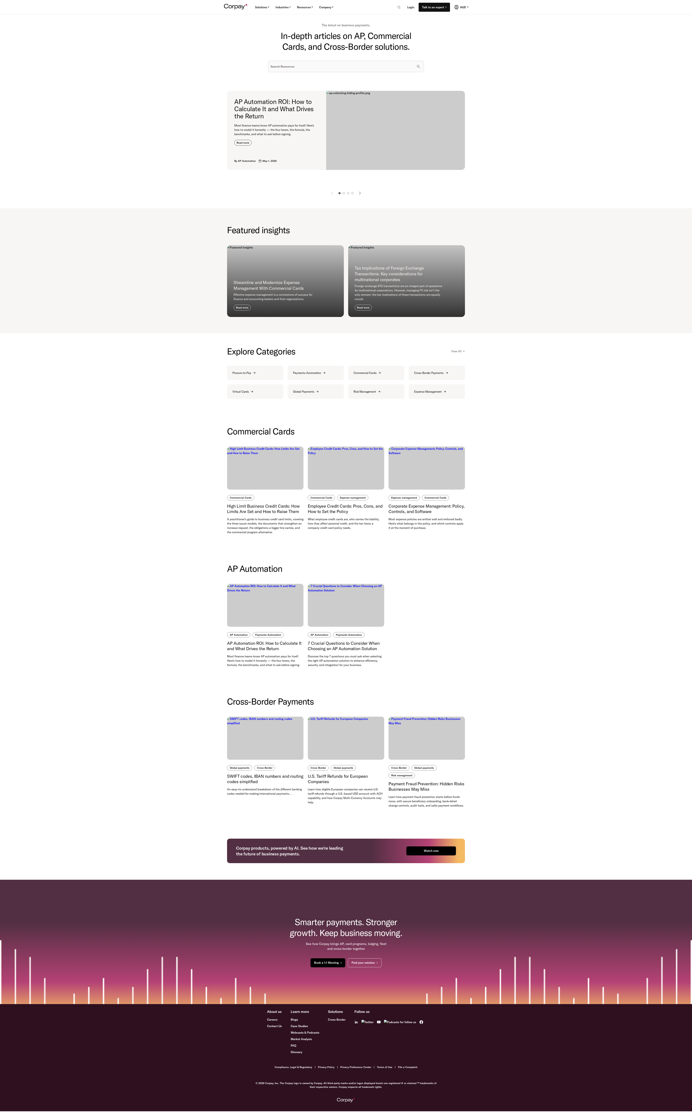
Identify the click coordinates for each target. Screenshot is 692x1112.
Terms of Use (384, 1067)
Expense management (353, 497)
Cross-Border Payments (429, 373)
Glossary (296, 1052)
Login (410, 7)
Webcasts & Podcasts (305, 1032)
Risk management (401, 775)
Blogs (294, 1019)
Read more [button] (243, 142)
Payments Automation (307, 373)
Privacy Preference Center (355, 1067)
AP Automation (239, 634)
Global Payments (303, 391)
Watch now (431, 851)
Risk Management (365, 391)
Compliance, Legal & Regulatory (293, 1067)
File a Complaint (407, 1067)
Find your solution (363, 962)
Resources (304, 7)
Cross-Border (264, 767)
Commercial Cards (365, 373)
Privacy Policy (326, 1067)
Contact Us (274, 1026)
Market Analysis (301, 1039)
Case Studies (299, 1026)
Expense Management (428, 391)
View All (456, 351)
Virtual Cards (240, 391)
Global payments (239, 767)
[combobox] (398, 7)
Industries (282, 7)
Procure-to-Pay (241, 373)
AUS (463, 7)
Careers (272, 1019)
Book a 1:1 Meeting (326, 962)
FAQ (293, 1045)
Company (325, 7)
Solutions (261, 7)
